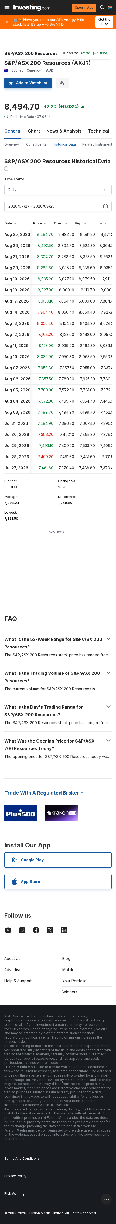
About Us (12, 958)
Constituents (36, 144)
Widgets (69, 992)
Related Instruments (98, 144)
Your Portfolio (74, 980)
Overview (12, 144)
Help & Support (18, 980)
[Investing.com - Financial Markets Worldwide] (31, 7)
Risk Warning (14, 1193)
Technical (98, 131)
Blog (66, 958)
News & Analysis (63, 131)
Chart (34, 131)
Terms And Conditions (22, 1158)
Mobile (68, 969)
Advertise (12, 969)
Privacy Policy (15, 1176)
